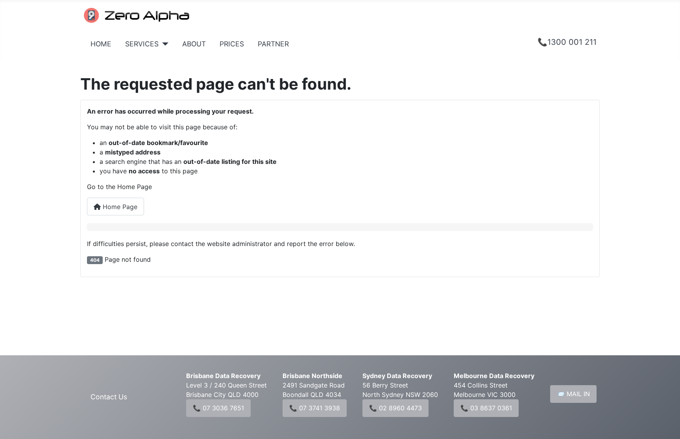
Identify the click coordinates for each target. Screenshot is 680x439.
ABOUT (194, 44)
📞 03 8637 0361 (486, 408)
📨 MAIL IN (573, 394)
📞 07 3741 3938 (314, 408)
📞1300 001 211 (567, 42)
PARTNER (273, 44)
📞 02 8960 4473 (395, 408)
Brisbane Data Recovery (223, 376)
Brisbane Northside (312, 376)
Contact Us (109, 397)
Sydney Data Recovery (397, 376)
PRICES (232, 44)
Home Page (119, 207)
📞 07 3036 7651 (218, 408)
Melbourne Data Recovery (494, 376)
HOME (101, 44)
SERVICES (142, 44)
